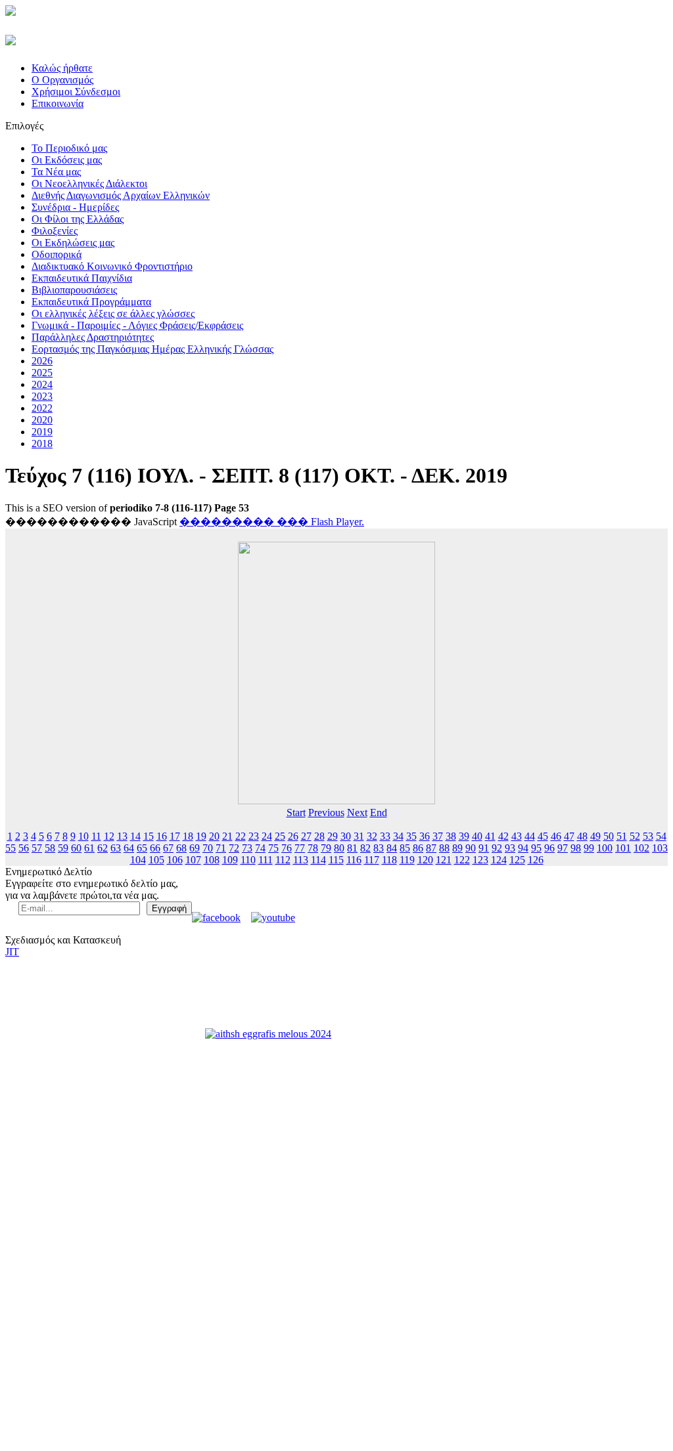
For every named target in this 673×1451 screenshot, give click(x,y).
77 (299, 848)
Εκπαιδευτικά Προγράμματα (91, 301)
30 (345, 836)
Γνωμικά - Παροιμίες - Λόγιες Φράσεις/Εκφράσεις (137, 325)
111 (265, 859)
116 (353, 859)
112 (282, 859)
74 (260, 848)
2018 (42, 443)
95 (536, 848)
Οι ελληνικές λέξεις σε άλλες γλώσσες (113, 313)
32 (372, 836)
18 (188, 836)
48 (582, 836)
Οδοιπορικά (56, 254)
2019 (42, 431)
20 (214, 836)
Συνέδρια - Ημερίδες (75, 207)
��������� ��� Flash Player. (271, 521)
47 (569, 836)
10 (83, 836)
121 (444, 859)
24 (267, 836)
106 (175, 859)
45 (543, 836)
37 (437, 836)
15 (148, 836)
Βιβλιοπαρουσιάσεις (74, 289)
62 (102, 848)
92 (497, 848)
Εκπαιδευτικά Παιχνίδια (82, 278)
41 (490, 836)
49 (595, 836)
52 (635, 836)
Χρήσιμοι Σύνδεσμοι (76, 91)
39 (464, 836)
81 (352, 848)
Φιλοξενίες (55, 230)
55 (10, 848)
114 (318, 859)
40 (477, 836)
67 (168, 848)
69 (194, 848)
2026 (42, 360)
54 (661, 836)
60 (76, 848)
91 (483, 848)
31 (359, 836)
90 (470, 848)
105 (156, 859)
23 (253, 836)
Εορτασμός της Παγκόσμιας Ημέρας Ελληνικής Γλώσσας (152, 349)
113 (300, 859)
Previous (326, 812)
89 (457, 848)
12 (109, 836)
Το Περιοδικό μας (69, 148)
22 (240, 836)
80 (339, 848)
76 (286, 848)
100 (605, 848)
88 (444, 848)
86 (418, 848)
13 (122, 836)
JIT (12, 951)
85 (405, 848)
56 (23, 848)
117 (371, 859)
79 (326, 848)
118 (389, 859)
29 (332, 836)
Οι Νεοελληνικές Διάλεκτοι (89, 183)
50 (608, 836)
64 (129, 848)
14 (135, 836)
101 (623, 848)
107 (193, 859)
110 (248, 859)
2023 (42, 396)
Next (357, 812)
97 (562, 848)
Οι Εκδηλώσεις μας (73, 242)
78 (313, 848)
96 (549, 848)
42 (503, 836)
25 (280, 836)
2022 (42, 408)
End (378, 812)
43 (516, 836)
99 (589, 848)
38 (451, 836)
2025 (42, 372)
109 (230, 859)
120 (425, 859)
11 (96, 836)
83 (378, 848)
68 (181, 848)
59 (63, 848)
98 (575, 848)
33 (385, 836)
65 (142, 848)
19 (201, 836)
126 (536, 859)
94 (523, 848)
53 (648, 836)
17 (175, 836)
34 (398, 836)
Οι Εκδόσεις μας (67, 159)
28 (319, 836)
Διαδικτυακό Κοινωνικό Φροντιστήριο (112, 266)
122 (462, 859)
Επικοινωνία (57, 103)
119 (407, 859)
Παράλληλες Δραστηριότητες (93, 337)
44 (529, 836)
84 (391, 848)
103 (660, 848)
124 (499, 859)
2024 (42, 384)
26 (293, 836)
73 (247, 848)
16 (161, 836)
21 (227, 836)
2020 (42, 419)
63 (115, 848)
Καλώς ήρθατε (62, 68)
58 (50, 848)
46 (556, 836)
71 (221, 848)
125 (517, 859)
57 (37, 848)
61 (89, 848)
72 (234, 848)
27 (306, 836)
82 (365, 848)
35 (411, 836)
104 (138, 859)
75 (273, 848)
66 (155, 848)
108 (212, 859)
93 (510, 848)
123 (480, 859)
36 (424, 836)
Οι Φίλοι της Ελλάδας (78, 219)
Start (296, 812)
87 (431, 848)
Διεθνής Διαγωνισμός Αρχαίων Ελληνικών (121, 195)
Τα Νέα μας (56, 171)
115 (336, 859)
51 (621, 836)
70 (207, 848)
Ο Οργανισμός (62, 79)
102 (641, 848)
